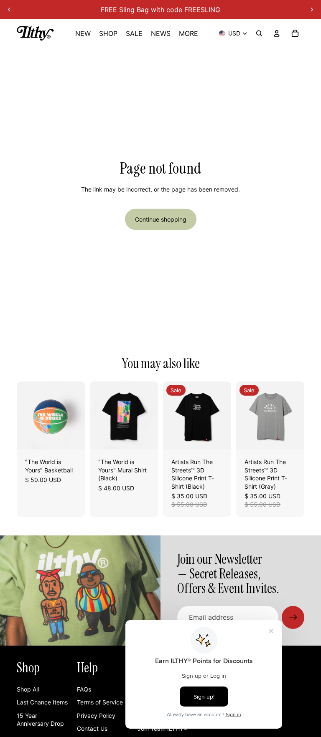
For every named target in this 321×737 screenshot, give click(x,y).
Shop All (28, 689)
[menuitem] (188, 33)
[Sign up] (293, 617)
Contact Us (92, 728)
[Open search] (259, 33)
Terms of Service (100, 702)
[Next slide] (312, 9)
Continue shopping (160, 219)
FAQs (84, 689)
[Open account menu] (277, 33)
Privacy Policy (96, 715)
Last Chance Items (42, 702)
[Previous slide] (9, 9)
